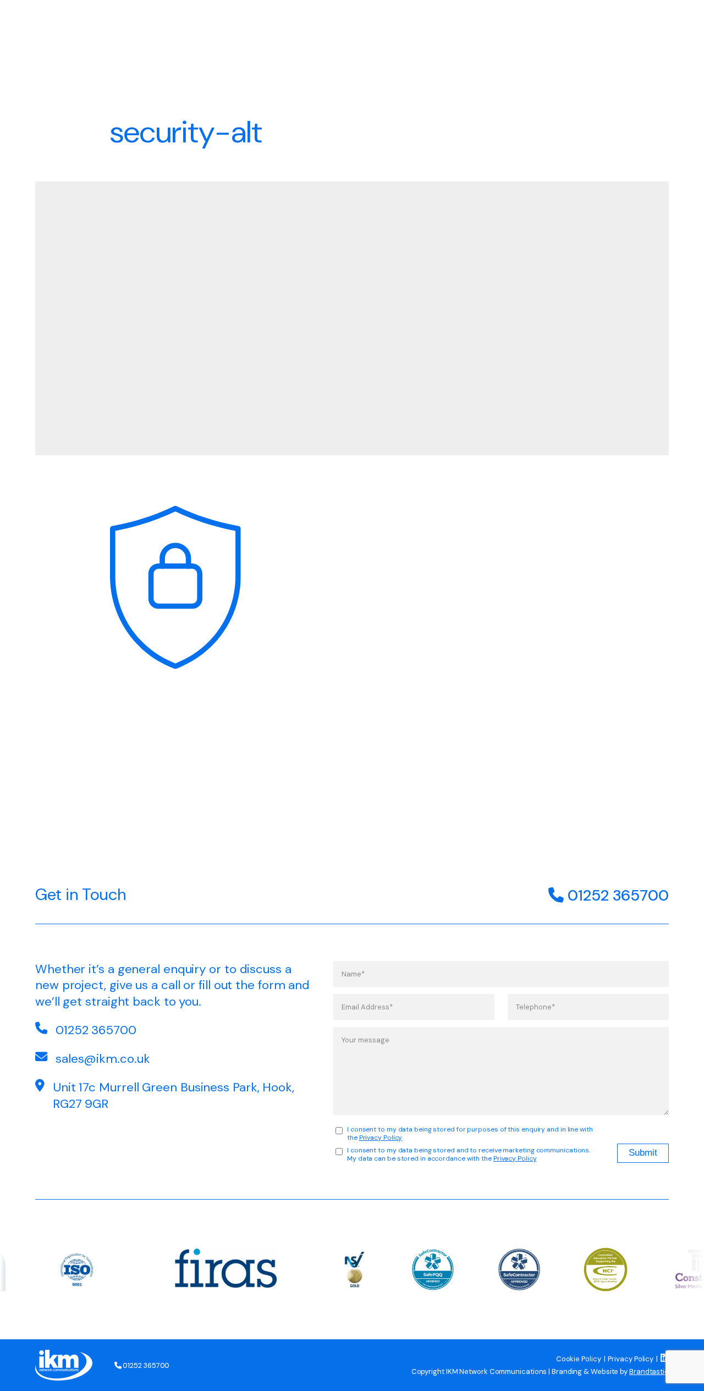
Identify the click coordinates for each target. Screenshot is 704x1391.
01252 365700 (616, 895)
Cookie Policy (578, 1359)
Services (346, 25)
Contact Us (640, 25)
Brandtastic (649, 1371)
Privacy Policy (381, 1137)
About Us (405, 25)
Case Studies (474, 25)
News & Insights (559, 25)
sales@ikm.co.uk (103, 1059)
